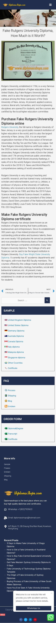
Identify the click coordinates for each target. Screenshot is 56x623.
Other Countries (15, 363)
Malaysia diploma (16, 352)
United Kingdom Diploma (19, 320)
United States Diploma (18, 325)
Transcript (12, 434)
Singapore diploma (16, 357)
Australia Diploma (16, 336)
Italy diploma (14, 347)
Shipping (12, 395)
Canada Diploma (15, 341)
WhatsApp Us (33, 608)
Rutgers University (9, 127)
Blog (10, 401)
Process (11, 390)
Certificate (12, 368)
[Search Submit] (47, 300)
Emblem (11, 406)
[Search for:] (25, 300)
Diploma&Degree (15, 428)
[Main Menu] (50, 5)
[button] (21, 619)
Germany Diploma (16, 331)
